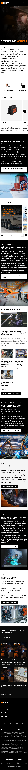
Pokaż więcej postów (6, 694)
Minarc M (4, 122)
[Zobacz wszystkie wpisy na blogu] (11, 393)
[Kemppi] (5, 3)
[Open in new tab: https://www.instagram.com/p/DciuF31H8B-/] (20, 650)
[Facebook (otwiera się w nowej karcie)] (5, 723)
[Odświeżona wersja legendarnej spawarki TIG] (14, 276)
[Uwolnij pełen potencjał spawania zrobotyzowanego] (11, 430)
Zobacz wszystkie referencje (8, 235)
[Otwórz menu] (26, 3)
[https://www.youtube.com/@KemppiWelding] (7, 637)
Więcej (2, 345)
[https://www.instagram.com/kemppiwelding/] (9, 637)
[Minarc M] (12, 110)
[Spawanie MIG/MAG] (8, 86)
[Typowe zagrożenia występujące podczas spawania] (9, 546)
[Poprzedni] (22, 235)
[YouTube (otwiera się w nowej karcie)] (17, 723)
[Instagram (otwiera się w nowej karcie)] (23, 723)
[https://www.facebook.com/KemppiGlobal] (4, 637)
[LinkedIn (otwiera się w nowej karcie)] (11, 723)
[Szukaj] (23, 3)
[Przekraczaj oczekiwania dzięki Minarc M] (14, 169)
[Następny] (23, 87)
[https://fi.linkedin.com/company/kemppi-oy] (2, 637)
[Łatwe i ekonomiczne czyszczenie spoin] (9, 602)
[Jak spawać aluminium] (9, 486)
